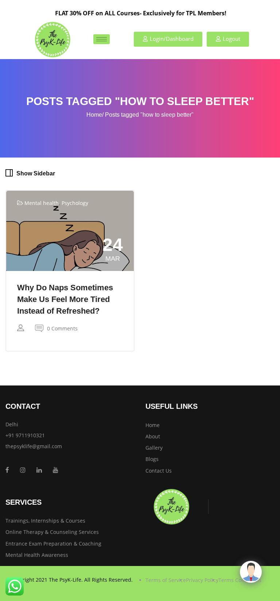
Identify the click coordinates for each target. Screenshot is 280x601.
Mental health (41, 202)
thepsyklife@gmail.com (33, 446)
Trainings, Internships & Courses (45, 520)
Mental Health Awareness (36, 554)
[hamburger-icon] (101, 39)
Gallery (154, 447)
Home (94, 115)
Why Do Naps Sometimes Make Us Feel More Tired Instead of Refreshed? (65, 299)
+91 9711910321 (25, 435)
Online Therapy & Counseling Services (52, 531)
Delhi (11, 424)
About (152, 436)
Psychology (75, 202)
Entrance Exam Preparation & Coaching (53, 543)
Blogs (152, 458)
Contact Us (158, 470)
